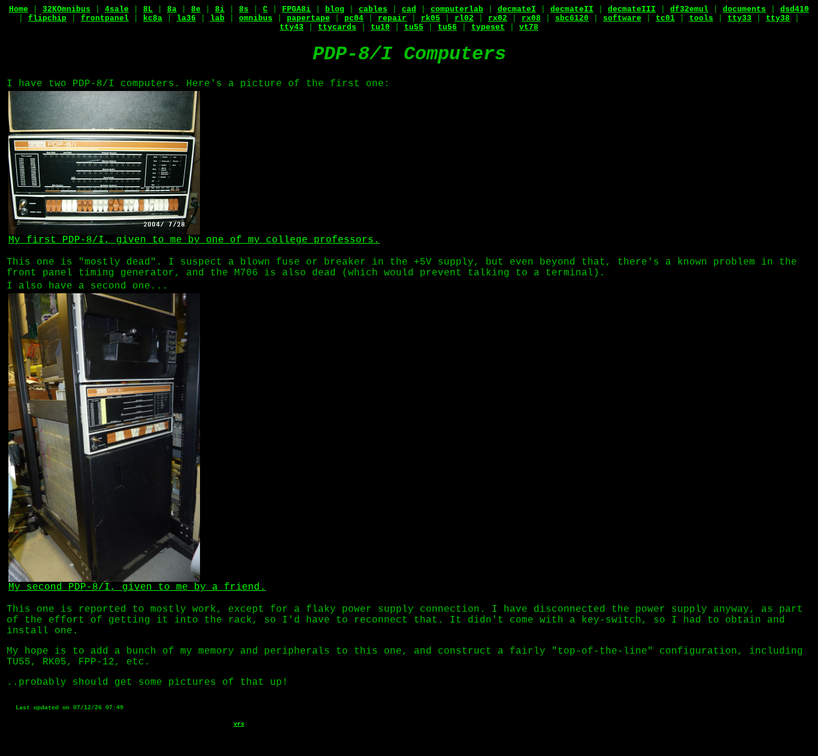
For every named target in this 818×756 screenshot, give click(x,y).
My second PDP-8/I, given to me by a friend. (137, 587)
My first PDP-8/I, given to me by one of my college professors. (194, 240)
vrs (239, 724)
